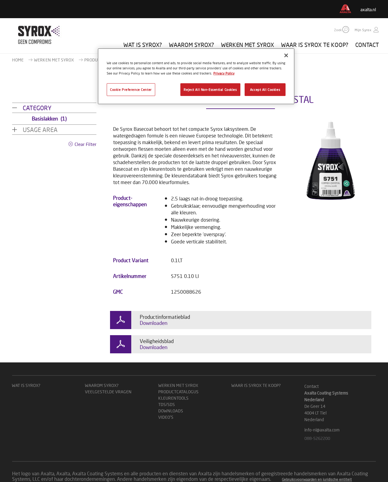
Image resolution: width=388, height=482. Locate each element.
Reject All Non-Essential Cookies (210, 89)
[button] (345, 29)
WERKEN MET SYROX (247, 44)
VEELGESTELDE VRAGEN (108, 391)
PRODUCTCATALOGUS (178, 391)
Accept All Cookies (265, 89)
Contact (311, 386)
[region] (196, 76)
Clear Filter (85, 144)
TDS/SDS (166, 404)
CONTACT (367, 44)
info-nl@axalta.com (322, 429)
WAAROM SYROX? (191, 44)
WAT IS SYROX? (142, 44)
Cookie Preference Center (131, 89)
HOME (18, 59)
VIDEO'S (165, 417)
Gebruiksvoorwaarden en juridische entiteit (317, 479)
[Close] (286, 55)
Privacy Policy (224, 73)
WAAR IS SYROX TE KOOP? (314, 44)
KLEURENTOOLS (173, 398)
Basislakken (49, 118)
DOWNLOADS (170, 410)
